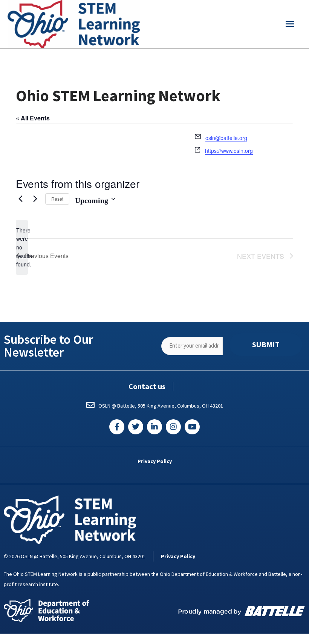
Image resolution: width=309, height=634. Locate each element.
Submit (266, 344)
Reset (57, 198)
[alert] (22, 247)
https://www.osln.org (229, 150)
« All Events (33, 118)
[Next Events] (35, 198)
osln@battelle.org (226, 138)
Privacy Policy (155, 461)
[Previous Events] (20, 198)
